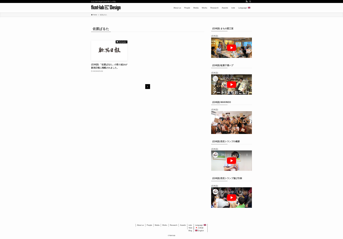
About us (140, 225)
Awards (183, 225)
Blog (190, 231)
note (190, 225)
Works (164, 225)
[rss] (246, 1)
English (200, 231)
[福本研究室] (106, 7)
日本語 (200, 228)
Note (190, 228)
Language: (199, 225)
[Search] (250, 1)
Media (157, 225)
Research (173, 225)
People (149, 225)
